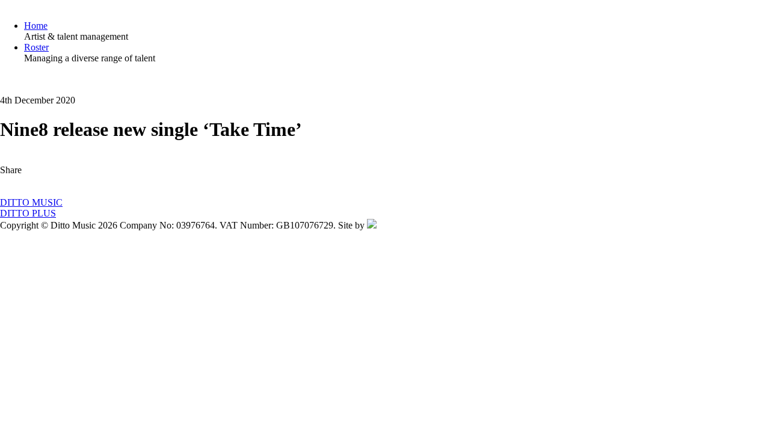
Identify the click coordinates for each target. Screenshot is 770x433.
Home (36, 25)
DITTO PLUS (28, 213)
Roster (36, 47)
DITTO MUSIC (31, 202)
